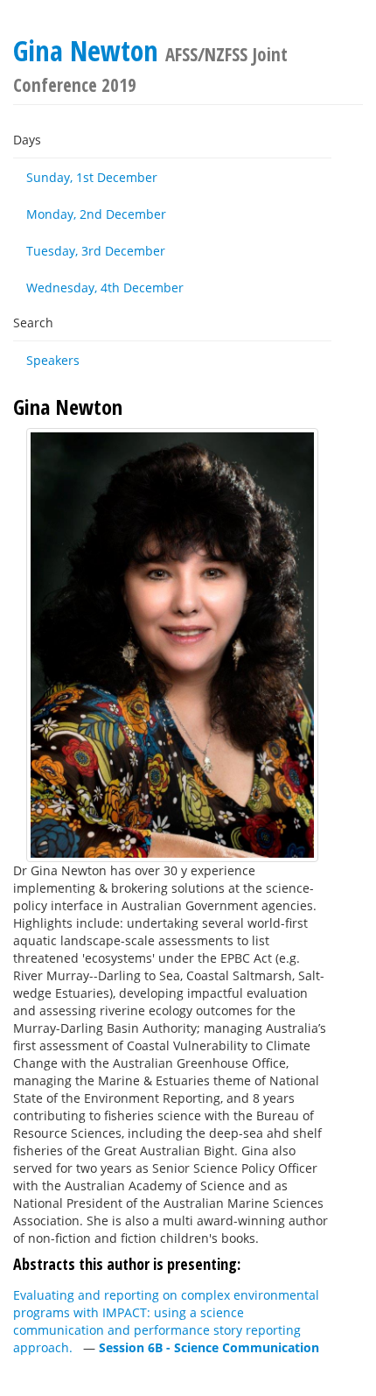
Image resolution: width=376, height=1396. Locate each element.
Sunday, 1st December (91, 177)
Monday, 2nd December (96, 214)
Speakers (53, 360)
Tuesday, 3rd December (95, 250)
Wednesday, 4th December (105, 287)
